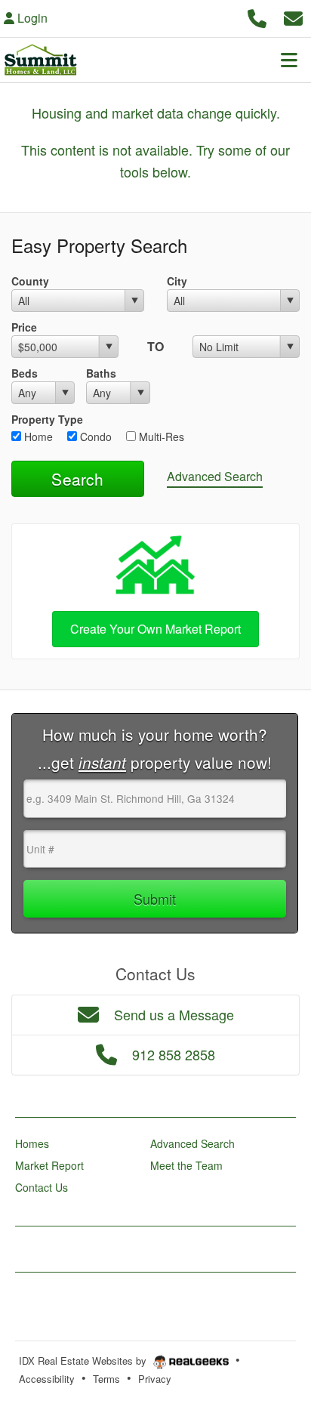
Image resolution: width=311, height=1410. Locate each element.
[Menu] (289, 60)
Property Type (47, 419)
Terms (106, 1378)
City (177, 280)
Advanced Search (215, 476)
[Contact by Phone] (257, 16)
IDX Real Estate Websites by (84, 1360)
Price (24, 327)
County (30, 280)
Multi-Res (160, 436)
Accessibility (47, 1378)
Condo (94, 436)
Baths (101, 373)
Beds (24, 373)
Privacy (154, 1378)
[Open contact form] (293, 16)
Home (37, 436)
